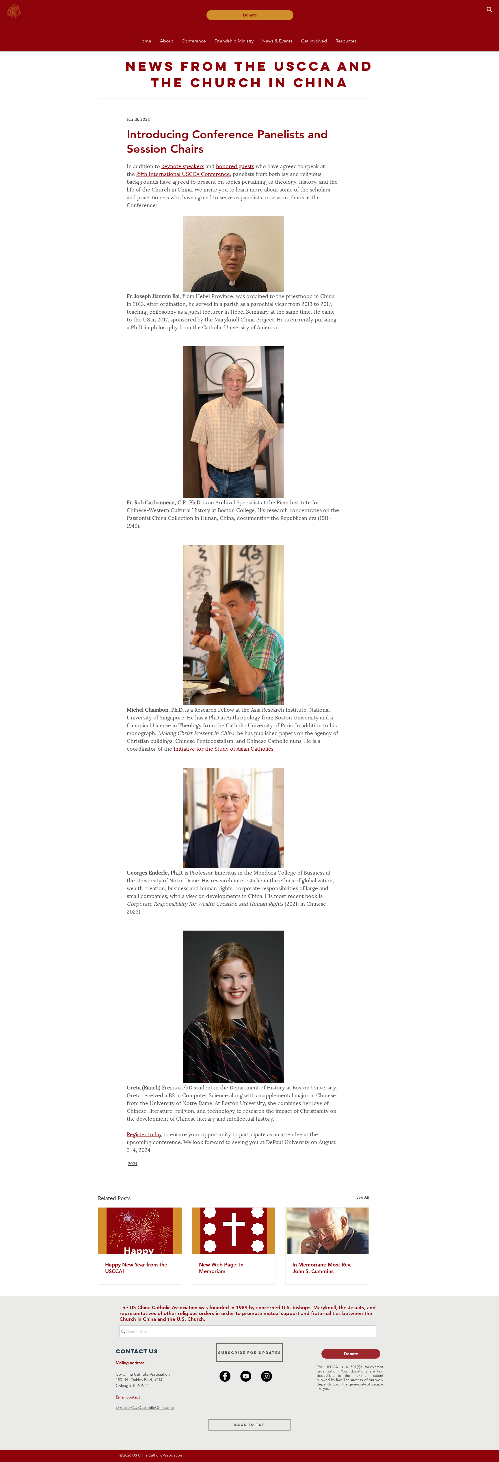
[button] (166, 40)
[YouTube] (245, 1376)
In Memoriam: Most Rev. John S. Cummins (322, 1268)
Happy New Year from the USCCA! (136, 1268)
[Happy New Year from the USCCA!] (140, 1231)
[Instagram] (266, 1376)
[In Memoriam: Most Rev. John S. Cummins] (327, 1231)
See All (362, 1197)
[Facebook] (224, 1376)
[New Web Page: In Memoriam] (233, 1231)
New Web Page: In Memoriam (221, 1268)
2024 (132, 1163)
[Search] (489, 9)
